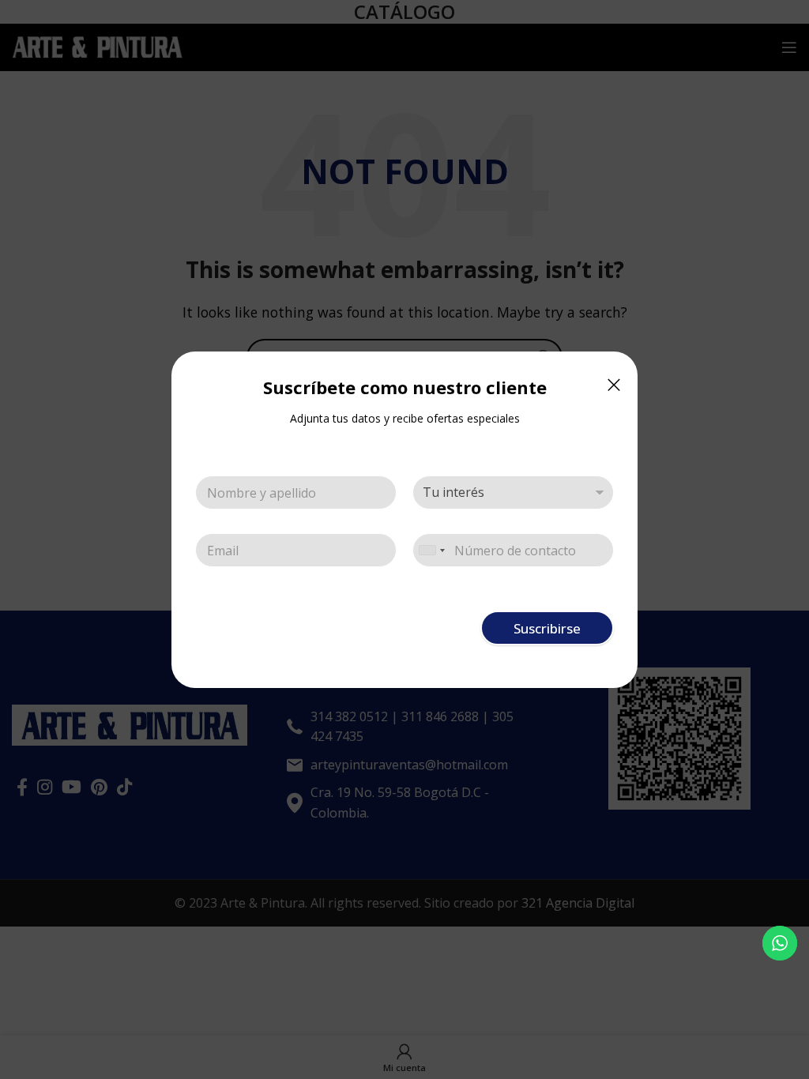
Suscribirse (547, 628)
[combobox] (431, 550)
